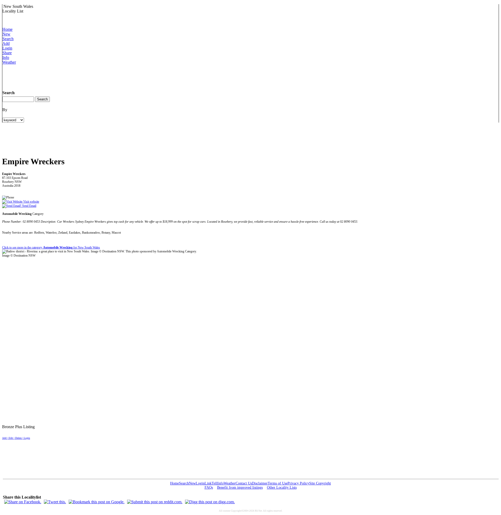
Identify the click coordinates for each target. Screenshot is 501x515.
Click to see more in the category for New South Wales (51, 247)
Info (5, 57)
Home (7, 29)
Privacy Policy (298, 483)
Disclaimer (260, 483)
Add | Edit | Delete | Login (16, 438)
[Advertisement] (97, 76)
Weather (9, 62)
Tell (214, 483)
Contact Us (244, 483)
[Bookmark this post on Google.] (96, 502)
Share (7, 53)
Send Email (28, 206)
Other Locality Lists (282, 487)
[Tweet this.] (55, 502)
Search (8, 39)
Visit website (30, 201)
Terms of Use (278, 483)
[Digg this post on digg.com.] (210, 502)
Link (208, 483)
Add (6, 43)
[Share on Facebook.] (23, 502)
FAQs (209, 487)
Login (7, 48)
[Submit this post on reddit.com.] (155, 502)
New (6, 34)
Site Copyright (320, 483)
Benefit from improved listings (240, 487)
